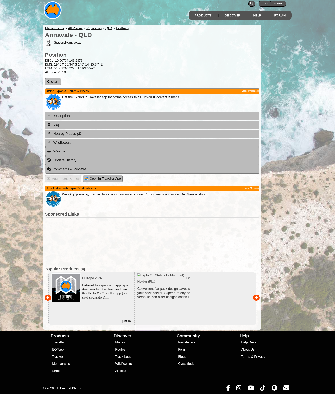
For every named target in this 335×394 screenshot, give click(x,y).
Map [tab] (56, 125)
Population (94, 28)
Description (61, 116)
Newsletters (186, 342)
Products (203, 15)
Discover (232, 15)
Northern (122, 28)
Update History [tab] (64, 160)
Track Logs (123, 356)
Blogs (182, 356)
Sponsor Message (250, 91)
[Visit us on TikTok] (263, 389)
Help (257, 15)
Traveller (58, 342)
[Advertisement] (171, 240)
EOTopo (58, 349)
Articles (120, 371)
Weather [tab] (59, 151)
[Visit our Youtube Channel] (251, 389)
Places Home (54, 28)
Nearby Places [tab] (66, 134)
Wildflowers (123, 363)
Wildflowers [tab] (61, 143)
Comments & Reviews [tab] (69, 169)
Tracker (57, 356)
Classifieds (186, 363)
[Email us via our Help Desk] (286, 389)
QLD (108, 28)
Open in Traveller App (105, 178)
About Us (248, 349)
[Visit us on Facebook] (228, 389)
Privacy (259, 356)
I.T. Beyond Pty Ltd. (69, 388)
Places (120, 342)
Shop (56, 371)
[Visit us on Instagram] (239, 389)
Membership (61, 363)
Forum (280, 15)
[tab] (152, 116)
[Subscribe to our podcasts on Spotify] (274, 389)
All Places (75, 28)
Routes (120, 349)
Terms (245, 356)
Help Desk (248, 342)
